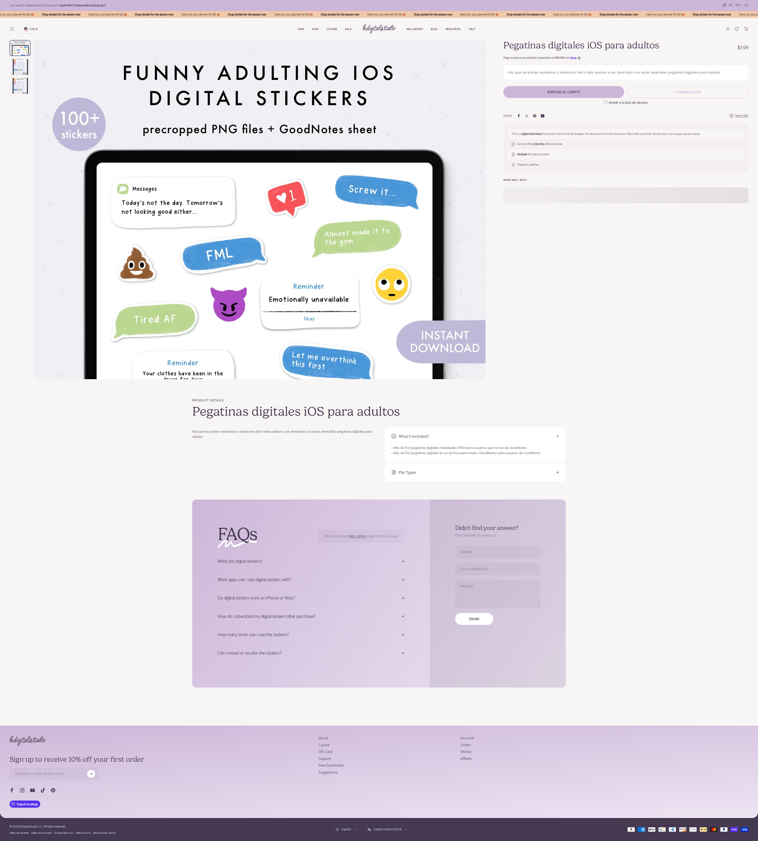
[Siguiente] (475, 219)
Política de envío (83, 832)
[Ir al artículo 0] (20, 48)
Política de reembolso (19, 832)
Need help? (741, 115)
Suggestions (328, 772)
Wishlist (466, 752)
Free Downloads (331, 765)
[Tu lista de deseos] (737, 29)
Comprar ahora (688, 92)
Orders (465, 745)
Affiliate (466, 759)
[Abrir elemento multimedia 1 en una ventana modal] (259, 209)
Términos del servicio (63, 832)
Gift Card (325, 752)
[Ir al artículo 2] (20, 67)
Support (324, 759)
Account (467, 738)
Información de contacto (104, 832)
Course (324, 745)
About (323, 738)
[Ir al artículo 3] (20, 86)
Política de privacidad (41, 832)
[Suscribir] (91, 774)
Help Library (357, 536)
